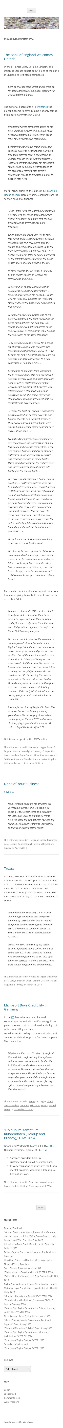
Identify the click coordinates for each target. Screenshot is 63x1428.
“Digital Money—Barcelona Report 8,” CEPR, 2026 (28, 1272)
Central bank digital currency (27, 751)
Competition (49, 751)
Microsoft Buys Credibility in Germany (26, 1007)
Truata (9, 868)
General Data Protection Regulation (35, 843)
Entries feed (10, 1393)
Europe (13, 843)
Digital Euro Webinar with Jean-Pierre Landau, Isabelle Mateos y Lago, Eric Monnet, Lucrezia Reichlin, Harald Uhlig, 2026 (30, 1288)
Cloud (50, 1101)
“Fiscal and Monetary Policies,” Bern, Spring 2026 (28, 1328)
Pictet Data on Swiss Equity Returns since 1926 (27, 1316)
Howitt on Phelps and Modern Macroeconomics (28, 1260)
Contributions (36, 1182)
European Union (23, 980)
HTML (44, 1150)
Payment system (48, 755)
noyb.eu (8, 791)
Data (22, 755)
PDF (51, 1146)
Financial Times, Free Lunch (17, 1264)
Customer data (11, 755)
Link (6, 739)
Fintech (29, 755)
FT (12, 876)
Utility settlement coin (15, 763)
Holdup (24, 1186)
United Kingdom (49, 759)
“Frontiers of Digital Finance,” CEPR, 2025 (24, 1340)
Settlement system (13, 759)
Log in (7, 1389)
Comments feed (12, 1397)
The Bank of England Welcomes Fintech (28, 57)
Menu (31, 10)
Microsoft (35, 1105)
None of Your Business (21, 784)
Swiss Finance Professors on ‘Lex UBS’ (22, 1268)
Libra (36, 755)
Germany (24, 1105)
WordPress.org (11, 1401)
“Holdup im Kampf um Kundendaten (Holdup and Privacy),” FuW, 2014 (24, 1134)
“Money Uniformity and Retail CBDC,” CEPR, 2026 (28, 1296)
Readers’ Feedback (13, 1228)
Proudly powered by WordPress (18, 1421)
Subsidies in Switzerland (16, 1344)
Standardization (32, 759)
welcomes (42, 106)
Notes (32, 747)
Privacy (7, 847)
